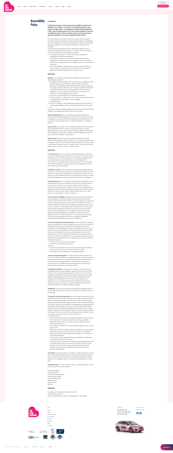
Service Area (50, 416)
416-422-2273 (123, 414)
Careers (49, 421)
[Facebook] (138, 413)
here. (54, 292)
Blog (48, 423)
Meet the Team (51, 414)
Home (49, 410)
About (49, 412)
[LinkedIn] (140, 413)
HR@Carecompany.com (57, 374)
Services (49, 419)
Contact (49, 425)
